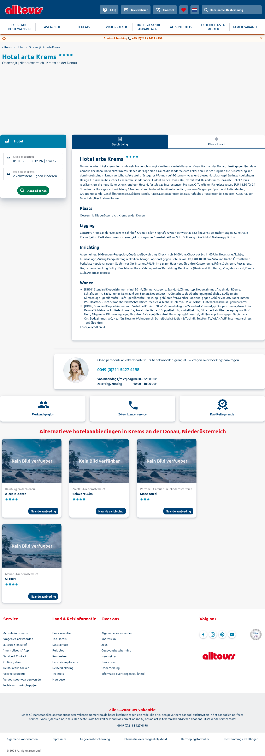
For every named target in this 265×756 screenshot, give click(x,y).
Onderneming (110, 668)
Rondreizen (59, 656)
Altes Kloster (15, 493)
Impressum (108, 639)
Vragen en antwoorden (18, 639)
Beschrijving (120, 144)
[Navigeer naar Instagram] (213, 634)
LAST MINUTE (52, 27)
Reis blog (58, 650)
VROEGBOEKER (116, 27)
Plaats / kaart (216, 144)
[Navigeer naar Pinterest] (222, 634)
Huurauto (58, 679)
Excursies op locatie (65, 662)
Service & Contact (14, 656)
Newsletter (108, 656)
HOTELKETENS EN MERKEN (213, 27)
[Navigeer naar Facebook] (203, 634)
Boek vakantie (61, 633)
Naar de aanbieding (43, 511)
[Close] (261, 38)
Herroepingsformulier (195, 739)
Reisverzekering (62, 668)
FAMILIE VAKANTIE (245, 27)
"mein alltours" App (16, 650)
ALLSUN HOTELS (181, 27)
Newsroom (108, 662)
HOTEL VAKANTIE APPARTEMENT (149, 27)
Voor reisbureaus (14, 673)
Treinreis (58, 673)
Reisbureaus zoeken (16, 668)
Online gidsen (12, 662)
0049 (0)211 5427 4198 (118, 369)
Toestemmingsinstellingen (240, 739)
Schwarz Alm (82, 493)
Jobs (104, 644)
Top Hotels (59, 639)
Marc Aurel (148, 493)
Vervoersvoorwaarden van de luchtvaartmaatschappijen (22, 682)
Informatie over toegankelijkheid (123, 673)
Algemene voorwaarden (116, 633)
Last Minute (60, 644)
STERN (10, 578)
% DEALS (84, 27)
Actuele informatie (15, 633)
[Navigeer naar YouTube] (232, 634)
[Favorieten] (183, 9)
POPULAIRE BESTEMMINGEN (19, 27)
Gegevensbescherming (116, 650)
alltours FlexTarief (15, 644)
